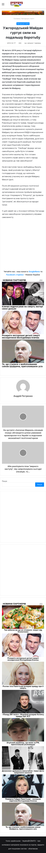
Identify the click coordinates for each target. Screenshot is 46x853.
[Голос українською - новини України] (16, 4)
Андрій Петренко (23, 396)
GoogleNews (34, 271)
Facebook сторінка (15, 275)
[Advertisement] (23, 246)
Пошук (4, 481)
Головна (16, 19)
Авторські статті (27, 19)
